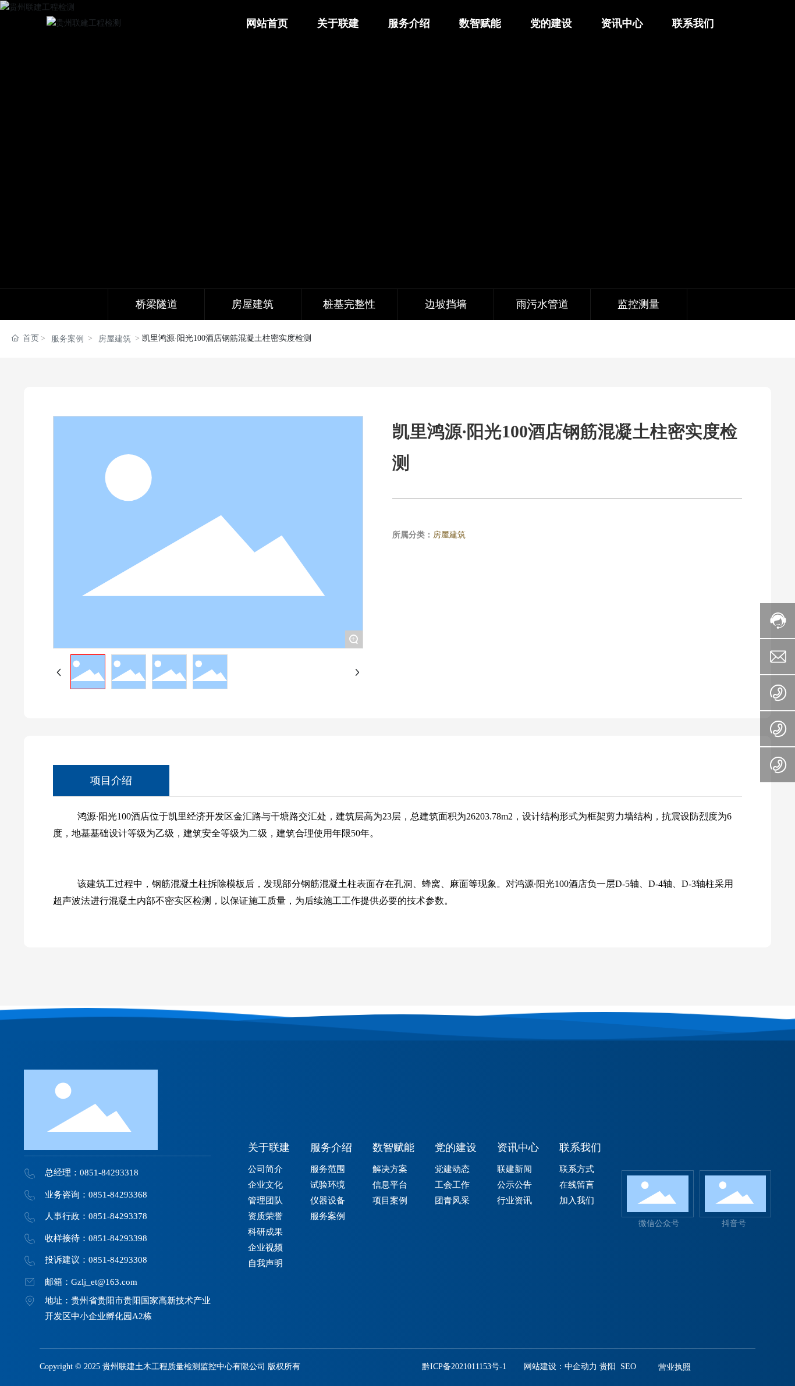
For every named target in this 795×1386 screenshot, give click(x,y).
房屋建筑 (114, 338)
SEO (628, 1366)
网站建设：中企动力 (560, 1366)
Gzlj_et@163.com (104, 1282)
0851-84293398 (117, 1238)
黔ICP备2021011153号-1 (464, 1366)
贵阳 (607, 1366)
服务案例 (67, 338)
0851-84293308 (117, 1259)
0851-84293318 (109, 1172)
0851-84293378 (117, 1216)
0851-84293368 (117, 1194)
